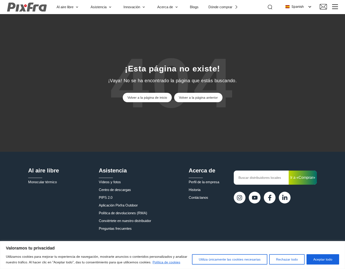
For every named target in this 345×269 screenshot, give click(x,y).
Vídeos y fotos (110, 182)
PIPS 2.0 (105, 197)
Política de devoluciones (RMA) (123, 213)
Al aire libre (65, 7)
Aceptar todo (322, 259)
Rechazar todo (287, 259)
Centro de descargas (115, 190)
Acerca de (165, 7)
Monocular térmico (42, 182)
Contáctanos (198, 197)
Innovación (131, 7)
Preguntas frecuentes (115, 228)
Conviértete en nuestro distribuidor (125, 221)
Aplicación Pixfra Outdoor (118, 205)
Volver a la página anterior (198, 97)
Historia (194, 190)
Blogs (194, 7)
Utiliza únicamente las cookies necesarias (230, 259)
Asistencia (99, 7)
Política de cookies (166, 262)
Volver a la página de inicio (147, 97)
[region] (172, 255)
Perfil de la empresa (204, 182)
